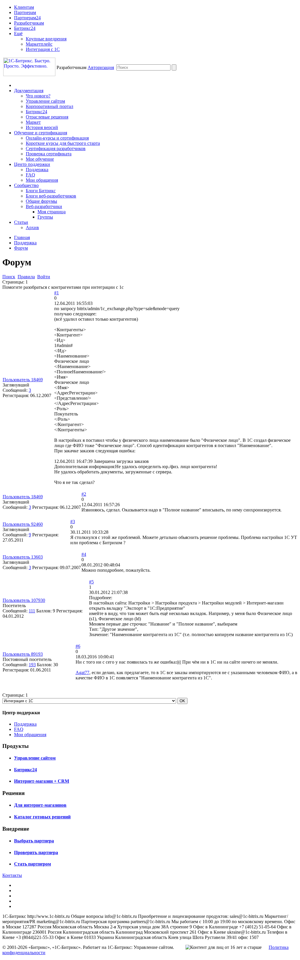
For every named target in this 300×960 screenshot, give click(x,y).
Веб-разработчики (44, 206)
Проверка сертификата (48, 153)
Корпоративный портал (49, 106)
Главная (22, 237)
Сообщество (26, 185)
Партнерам (25, 12)
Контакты (12, 875)
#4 (83, 554)
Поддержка (37, 169)
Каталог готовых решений (42, 816)
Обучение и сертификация (40, 132)
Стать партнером (32, 863)
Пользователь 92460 (23, 524)
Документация (28, 90)
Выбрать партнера (34, 840)
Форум (21, 247)
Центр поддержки (32, 164)
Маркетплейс (39, 44)
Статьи (21, 222)
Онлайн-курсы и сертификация (57, 137)
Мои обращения (42, 180)
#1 (56, 292)
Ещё (18, 33)
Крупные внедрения (46, 38)
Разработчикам (29, 22)
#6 (78, 646)
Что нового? (38, 95)
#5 (91, 581)
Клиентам (24, 7)
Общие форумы (41, 201)
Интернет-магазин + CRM (41, 781)
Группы (45, 216)
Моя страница (52, 211)
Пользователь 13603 (23, 556)
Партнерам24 (27, 17)
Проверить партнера (36, 852)
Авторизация (101, 67)
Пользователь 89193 (23, 654)
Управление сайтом (45, 101)
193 (32, 664)
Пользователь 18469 (23, 379)
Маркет (33, 122)
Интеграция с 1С (43, 49)
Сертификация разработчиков (56, 148)
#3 (72, 521)
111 (32, 610)
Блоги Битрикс (41, 190)
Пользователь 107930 (24, 600)
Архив (32, 227)
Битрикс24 (24, 28)
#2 (83, 494)
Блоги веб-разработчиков (51, 195)
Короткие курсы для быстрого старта (63, 143)
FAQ (30, 174)
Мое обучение (40, 159)
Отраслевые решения (47, 116)
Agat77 (82, 672)
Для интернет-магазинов (40, 805)
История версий (42, 127)
